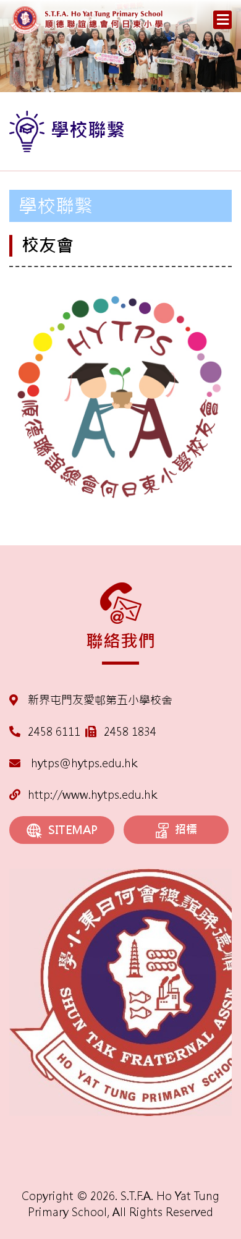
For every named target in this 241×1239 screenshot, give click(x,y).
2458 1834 (130, 732)
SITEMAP (73, 830)
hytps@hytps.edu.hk (82, 763)
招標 (186, 829)
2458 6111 (54, 732)
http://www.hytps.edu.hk (92, 795)
